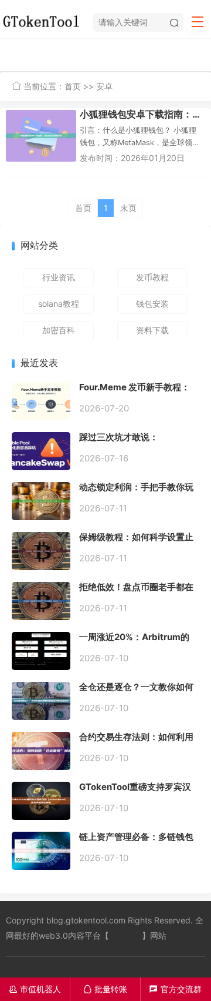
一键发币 (125, 935)
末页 (128, 208)
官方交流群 (175, 989)
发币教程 (152, 277)
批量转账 (105, 989)
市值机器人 (35, 989)
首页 (72, 86)
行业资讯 (58, 277)
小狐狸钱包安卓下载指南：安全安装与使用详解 (142, 114)
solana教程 (58, 304)
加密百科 (58, 330)
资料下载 (152, 330)
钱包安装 (152, 304)
